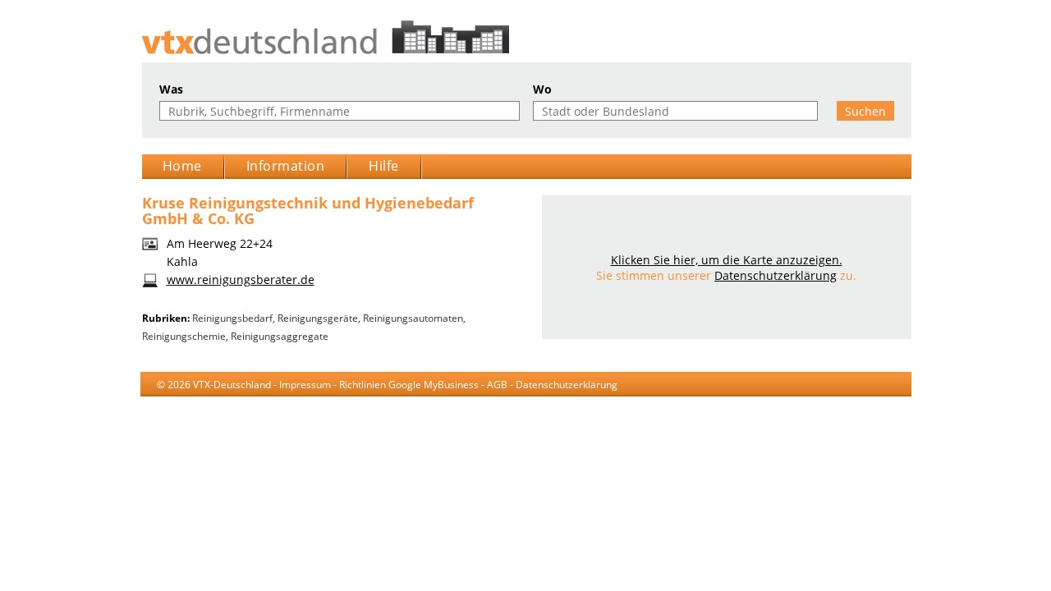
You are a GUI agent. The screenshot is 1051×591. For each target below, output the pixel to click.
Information (285, 166)
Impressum (305, 385)
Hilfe (384, 166)
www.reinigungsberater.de (240, 279)
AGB (497, 385)
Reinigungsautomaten (413, 318)
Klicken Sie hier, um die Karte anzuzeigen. (726, 260)
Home (182, 166)
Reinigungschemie (184, 336)
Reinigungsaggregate (279, 336)
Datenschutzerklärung (775, 275)
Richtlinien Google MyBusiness (409, 385)
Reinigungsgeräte (318, 318)
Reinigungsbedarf (232, 318)
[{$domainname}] (525, 37)
